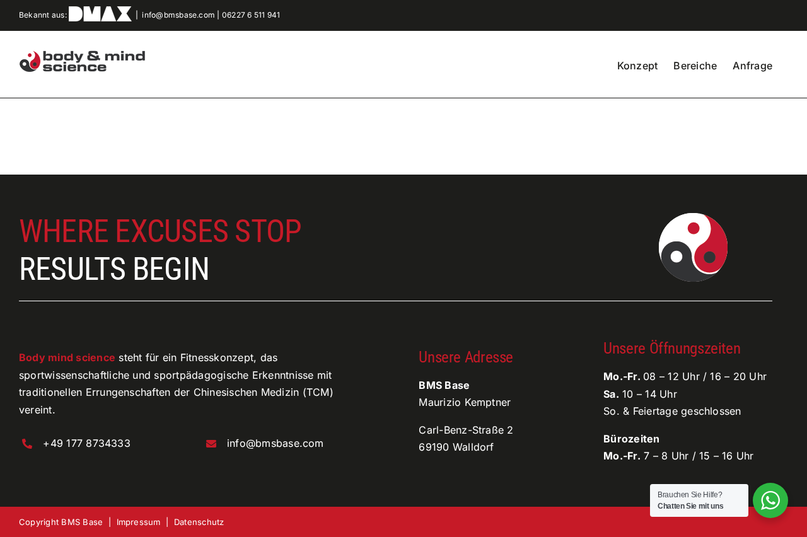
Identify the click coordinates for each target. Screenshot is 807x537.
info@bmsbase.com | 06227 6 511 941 (211, 15)
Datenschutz (199, 522)
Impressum (139, 522)
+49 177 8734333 (87, 443)
